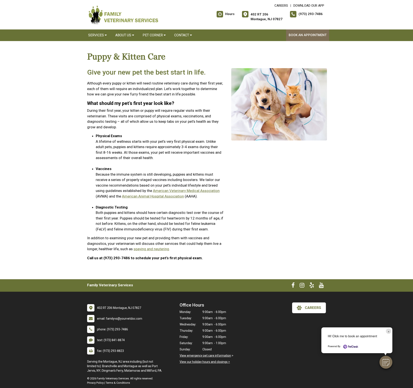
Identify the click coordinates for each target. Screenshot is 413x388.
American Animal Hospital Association (153, 196)
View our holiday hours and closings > (205, 361)
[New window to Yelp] (311, 286)
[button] (385, 362)
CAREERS (281, 6)
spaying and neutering (151, 249)
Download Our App (308, 6)
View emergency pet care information (205, 355)
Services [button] (96, 35)
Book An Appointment (308, 35)
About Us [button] (123, 35)
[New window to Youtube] (321, 286)
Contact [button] (182, 35)
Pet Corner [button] (153, 35)
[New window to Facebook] (293, 286)
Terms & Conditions (118, 382)
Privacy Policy (95, 382)
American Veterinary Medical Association (186, 191)
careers (313, 307)
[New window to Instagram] (302, 286)
